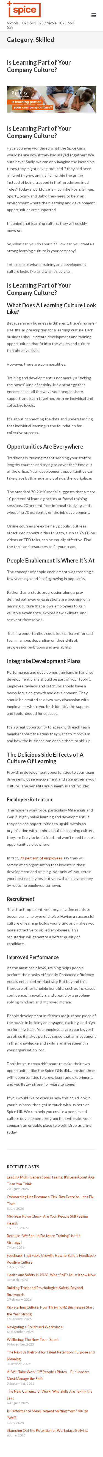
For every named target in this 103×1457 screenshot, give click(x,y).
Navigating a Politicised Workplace (34, 1327)
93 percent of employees (41, 858)
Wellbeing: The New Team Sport (33, 1339)
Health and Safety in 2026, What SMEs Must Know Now (51, 1275)
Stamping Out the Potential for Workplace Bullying (47, 1430)
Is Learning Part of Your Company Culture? (39, 66)
